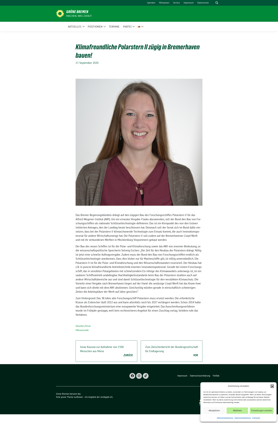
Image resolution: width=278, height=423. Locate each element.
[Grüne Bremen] (60, 13)
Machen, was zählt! (79, 16)
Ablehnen (237, 410)
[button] (272, 386)
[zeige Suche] (217, 3)
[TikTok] (146, 376)
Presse (88, 326)
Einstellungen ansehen (261, 410)
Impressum (256, 418)
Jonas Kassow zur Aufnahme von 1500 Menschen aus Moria (106, 351)
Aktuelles (80, 326)
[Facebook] (132, 376)
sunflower (78, 397)
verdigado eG (106, 397)
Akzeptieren (214, 410)
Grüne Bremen (77, 12)
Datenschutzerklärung (225, 418)
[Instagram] (139, 376)
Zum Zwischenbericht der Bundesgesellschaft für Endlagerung (171, 351)
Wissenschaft (83, 330)
